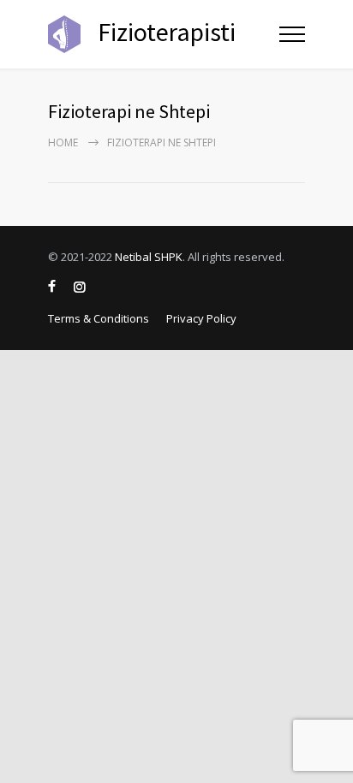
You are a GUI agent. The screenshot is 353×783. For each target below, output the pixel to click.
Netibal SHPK (148, 256)
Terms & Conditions (98, 318)
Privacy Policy (201, 318)
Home (63, 142)
